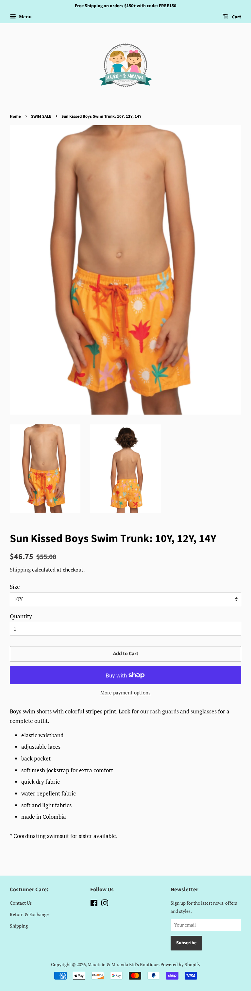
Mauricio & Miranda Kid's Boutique (123, 964)
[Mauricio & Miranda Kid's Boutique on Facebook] (94, 904)
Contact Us (21, 903)
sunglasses (204, 711)
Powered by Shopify (180, 964)
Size (15, 586)
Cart (236, 17)
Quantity (21, 616)
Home (15, 116)
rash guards (164, 711)
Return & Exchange (29, 914)
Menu (25, 16)
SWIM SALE (41, 116)
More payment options (125, 692)
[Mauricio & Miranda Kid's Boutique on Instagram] (104, 904)
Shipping (20, 569)
